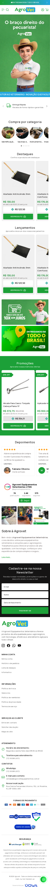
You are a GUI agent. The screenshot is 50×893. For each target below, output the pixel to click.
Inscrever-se (25, 610)
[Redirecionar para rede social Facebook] (8, 645)
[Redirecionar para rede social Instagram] (3, 645)
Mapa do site (7, 731)
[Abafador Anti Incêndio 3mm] (18, 177)
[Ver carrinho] (46, 9)
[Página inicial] (25, 9)
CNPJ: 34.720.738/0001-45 (25, 879)
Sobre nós (6, 693)
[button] (3, 2)
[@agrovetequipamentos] (7, 487)
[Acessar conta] (42, 9)
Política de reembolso (11, 697)
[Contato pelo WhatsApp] (43, 879)
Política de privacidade (11, 702)
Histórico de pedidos (10, 663)
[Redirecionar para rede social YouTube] (19, 645)
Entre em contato (9, 722)
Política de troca (9, 688)
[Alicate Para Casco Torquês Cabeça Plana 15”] (18, 386)
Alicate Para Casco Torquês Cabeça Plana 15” (16, 405)
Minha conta (7, 659)
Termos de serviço (9, 706)
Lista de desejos (9, 668)
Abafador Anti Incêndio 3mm (16, 194)
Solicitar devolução (10, 727)
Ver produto (16, 216)
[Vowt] (25, 885)
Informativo (6, 672)
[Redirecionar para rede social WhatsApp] (13, 645)
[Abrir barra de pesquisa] (7, 9)
